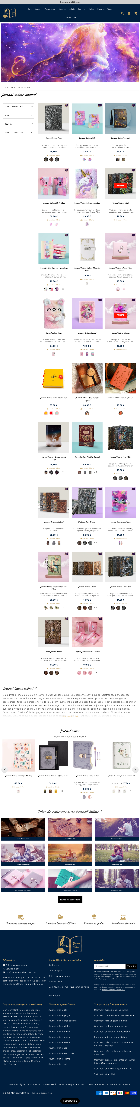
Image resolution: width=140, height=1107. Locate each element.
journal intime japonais (120, 138)
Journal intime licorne (120, 333)
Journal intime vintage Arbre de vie (53, 775)
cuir (15, 1040)
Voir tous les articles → (106, 1074)
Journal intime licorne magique (87, 203)
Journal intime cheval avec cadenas (120, 269)
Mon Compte (55, 970)
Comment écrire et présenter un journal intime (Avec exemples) (114, 1061)
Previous (4, 769)
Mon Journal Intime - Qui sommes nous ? (69, 988)
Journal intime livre (54, 138)
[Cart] (135, 13)
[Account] (129, 13)
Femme (81, 9)
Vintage (23, 1047)
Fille (30, 9)
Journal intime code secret (87, 775)
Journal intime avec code (61, 1053)
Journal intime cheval (87, 586)
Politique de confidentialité (109, 979)
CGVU (61, 1084)
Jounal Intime (70, 17)
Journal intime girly (87, 138)
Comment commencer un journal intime (114, 1015)
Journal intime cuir (58, 1064)
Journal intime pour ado (120, 457)
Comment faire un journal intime (110, 1020)
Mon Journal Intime (20, 1093)
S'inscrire (131, 966)
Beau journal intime (54, 651)
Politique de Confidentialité (42, 1084)
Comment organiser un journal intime (113, 1068)
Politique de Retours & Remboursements (109, 1084)
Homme (100, 9)
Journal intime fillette (59, 1042)
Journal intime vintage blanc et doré (87, 269)
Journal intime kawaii (87, 333)
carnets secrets (20, 1020)
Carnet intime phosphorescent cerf (54, 458)
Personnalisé (49, 9)
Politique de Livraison (76, 1084)
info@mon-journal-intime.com (21, 972)
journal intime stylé (120, 203)
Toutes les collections (70, 899)
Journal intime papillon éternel (87, 457)
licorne (36, 1047)
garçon (34, 1023)
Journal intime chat (54, 333)
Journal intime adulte (59, 1026)
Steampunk (22, 1051)
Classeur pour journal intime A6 (121, 775)
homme (15, 1027)
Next (135, 769)
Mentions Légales (17, 1084)
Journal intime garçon (60, 1015)
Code (109, 9)
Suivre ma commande (17, 965)
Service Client (56, 981)
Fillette (91, 9)
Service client (12, 968)
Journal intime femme (60, 1031)
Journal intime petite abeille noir (53, 397)
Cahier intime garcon (87, 521)
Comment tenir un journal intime (110, 1026)
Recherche (54, 965)
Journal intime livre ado (120, 586)
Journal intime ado (58, 1048)
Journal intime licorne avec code (54, 268)
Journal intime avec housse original (87, 399)
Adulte (72, 9)
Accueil (4, 88)
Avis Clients (54, 995)
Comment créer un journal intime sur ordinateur (113, 1053)
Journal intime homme (60, 1037)
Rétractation (70, 1100)
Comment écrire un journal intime (111, 1010)
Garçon (38, 9)
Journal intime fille (20, 1023)
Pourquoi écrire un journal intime (110, 1037)
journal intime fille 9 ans (54, 203)
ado (22, 1027)
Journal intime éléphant (53, 521)
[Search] (122, 13)
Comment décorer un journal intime (112, 1031)
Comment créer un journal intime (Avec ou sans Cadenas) (114, 1044)
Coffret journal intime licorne (87, 651)
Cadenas (62, 9)
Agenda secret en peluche (120, 521)
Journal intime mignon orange (120, 397)
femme (6, 1027)
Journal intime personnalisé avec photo (53, 588)
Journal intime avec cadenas (63, 1020)
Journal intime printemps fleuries (18, 775)
